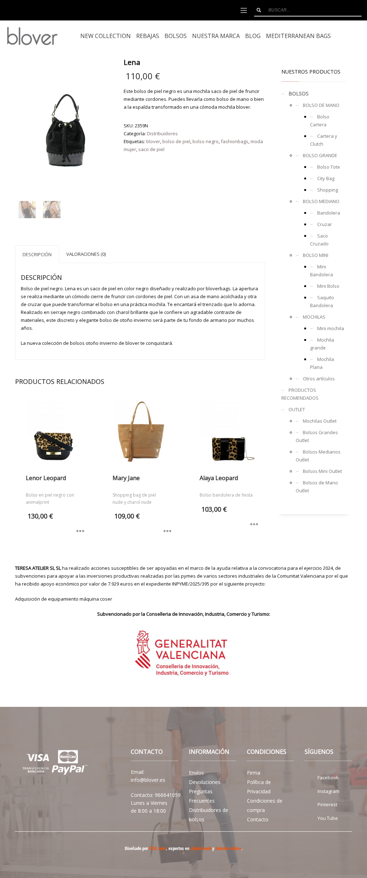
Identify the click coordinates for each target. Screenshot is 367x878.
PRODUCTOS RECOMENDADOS (300, 394)
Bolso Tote (328, 167)
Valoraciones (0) (86, 254)
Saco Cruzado (319, 240)
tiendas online (228, 848)
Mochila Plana (322, 363)
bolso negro (205, 141)
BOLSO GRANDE (320, 155)
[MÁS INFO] (80, 532)
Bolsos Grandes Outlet (317, 436)
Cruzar (324, 224)
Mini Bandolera (321, 270)
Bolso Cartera (319, 120)
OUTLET (297, 409)
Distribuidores (162, 133)
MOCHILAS (314, 317)
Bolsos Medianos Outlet (318, 456)
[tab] (37, 254)
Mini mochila (330, 328)
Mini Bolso (328, 286)
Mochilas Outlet (320, 421)
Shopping (327, 190)
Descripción (37, 254)
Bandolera (328, 213)
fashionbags (234, 141)
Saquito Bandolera (322, 301)
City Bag (325, 178)
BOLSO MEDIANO (321, 201)
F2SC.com (157, 848)
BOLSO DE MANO (321, 105)
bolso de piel (176, 141)
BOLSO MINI (315, 255)
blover (153, 141)
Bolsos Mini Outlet (322, 471)
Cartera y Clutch (323, 140)
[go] (258, 10)
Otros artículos (319, 378)
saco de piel (151, 149)
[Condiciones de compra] (53, 763)
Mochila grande (322, 344)
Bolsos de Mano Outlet (317, 486)
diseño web (201, 848)
